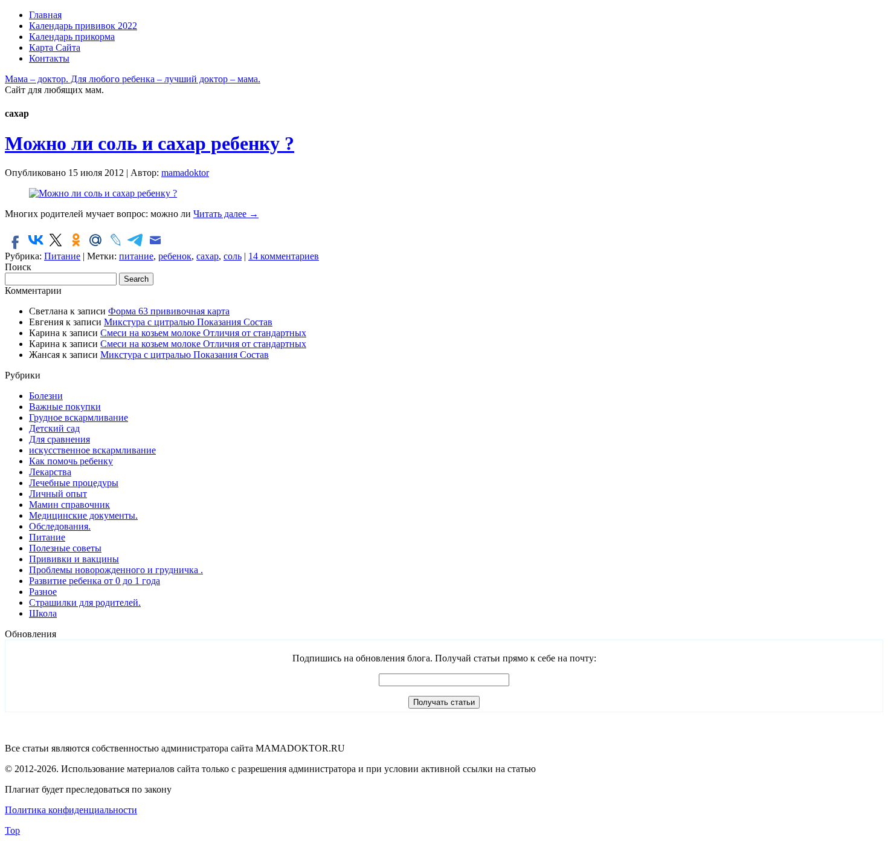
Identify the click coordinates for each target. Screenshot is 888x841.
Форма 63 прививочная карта (169, 311)
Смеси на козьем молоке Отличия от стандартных (203, 333)
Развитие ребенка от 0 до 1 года (94, 581)
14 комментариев (283, 256)
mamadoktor (185, 172)
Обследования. (60, 526)
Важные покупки (65, 406)
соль (233, 256)
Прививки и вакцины (74, 559)
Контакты (49, 58)
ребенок (174, 256)
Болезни (46, 396)
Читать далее (226, 214)
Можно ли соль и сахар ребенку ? (149, 143)
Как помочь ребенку (71, 461)
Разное (43, 591)
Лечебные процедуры (73, 483)
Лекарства (50, 472)
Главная (45, 15)
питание (136, 256)
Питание (62, 256)
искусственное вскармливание (92, 450)
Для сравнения (59, 439)
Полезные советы (65, 548)
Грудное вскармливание (78, 417)
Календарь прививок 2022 (83, 26)
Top (12, 830)
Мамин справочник (69, 504)
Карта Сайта (54, 47)
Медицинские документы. (83, 515)
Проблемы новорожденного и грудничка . (116, 570)
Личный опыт (58, 494)
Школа (43, 613)
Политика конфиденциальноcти (71, 810)
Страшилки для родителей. (85, 602)
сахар (207, 256)
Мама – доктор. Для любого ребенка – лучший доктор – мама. (132, 79)
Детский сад (54, 428)
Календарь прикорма (72, 36)
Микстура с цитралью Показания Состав (188, 322)
